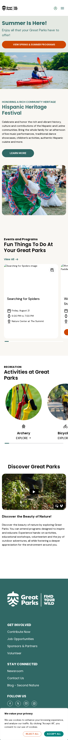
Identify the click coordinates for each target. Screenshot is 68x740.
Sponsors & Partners (22, 646)
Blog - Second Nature (23, 685)
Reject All (32, 734)
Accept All (54, 734)
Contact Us (15, 678)
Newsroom (15, 671)
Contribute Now (18, 632)
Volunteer (14, 653)
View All (11, 259)
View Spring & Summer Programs (34, 44)
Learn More (18, 153)
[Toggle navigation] (62, 8)
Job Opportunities (20, 639)
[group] (31, 301)
